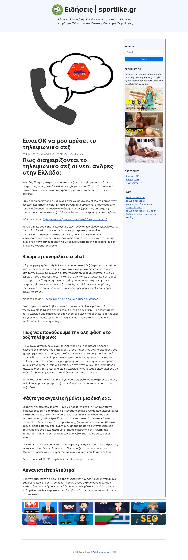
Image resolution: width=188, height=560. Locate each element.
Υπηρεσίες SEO (134, 207)
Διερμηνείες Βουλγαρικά (139, 204)
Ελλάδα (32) (132, 176)
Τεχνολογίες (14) (135, 182)
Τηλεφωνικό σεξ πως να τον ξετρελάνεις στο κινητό (75, 219)
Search (144, 59)
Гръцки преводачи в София (141, 210)
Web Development (135, 197)
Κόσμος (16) (132, 179)
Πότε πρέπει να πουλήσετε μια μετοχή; (70, 459)
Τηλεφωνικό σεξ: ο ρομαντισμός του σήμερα (71, 298)
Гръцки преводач (135, 200)
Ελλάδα (64, 154)
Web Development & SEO (104, 552)
